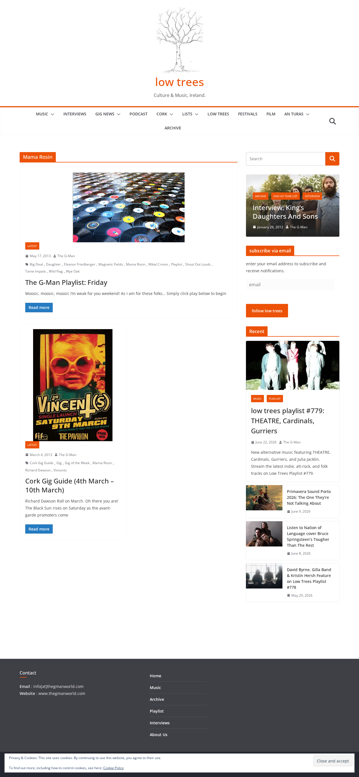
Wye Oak (73, 271)
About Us (158, 734)
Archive (173, 128)
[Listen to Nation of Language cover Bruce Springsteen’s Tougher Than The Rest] (264, 540)
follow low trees (267, 310)
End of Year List (285, 196)
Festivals (247, 114)
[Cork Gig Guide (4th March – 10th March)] (72, 385)
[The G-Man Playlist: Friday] (128, 207)
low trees (179, 81)
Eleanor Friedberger (79, 264)
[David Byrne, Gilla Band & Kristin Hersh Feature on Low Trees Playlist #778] (264, 582)
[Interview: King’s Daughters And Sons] (292, 178)
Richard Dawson (37, 470)
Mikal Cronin (158, 264)
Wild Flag (56, 271)
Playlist (176, 264)
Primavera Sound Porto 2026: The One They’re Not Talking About (309, 497)
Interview (312, 196)
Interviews (74, 114)
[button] (51, 114)
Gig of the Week (77, 462)
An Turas (293, 114)
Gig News (104, 114)
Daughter (53, 264)
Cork (162, 114)
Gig (59, 462)
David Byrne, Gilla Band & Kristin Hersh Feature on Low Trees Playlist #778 (309, 578)
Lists (187, 114)
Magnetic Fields (110, 264)
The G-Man (66, 255)
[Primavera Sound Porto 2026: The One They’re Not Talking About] (264, 501)
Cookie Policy (113, 768)
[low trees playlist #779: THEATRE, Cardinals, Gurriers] (292, 365)
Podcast (139, 114)
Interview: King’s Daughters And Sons (285, 212)
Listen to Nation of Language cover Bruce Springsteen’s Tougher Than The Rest (308, 536)
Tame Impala (35, 271)
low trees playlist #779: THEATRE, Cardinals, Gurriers (287, 420)
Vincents (60, 470)
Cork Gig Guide (41, 462)
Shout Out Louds (198, 264)
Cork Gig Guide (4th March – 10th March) (69, 485)
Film (270, 114)
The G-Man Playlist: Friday (66, 282)
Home (155, 675)
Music (42, 114)
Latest (32, 246)
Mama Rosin (135, 264)
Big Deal (36, 264)
